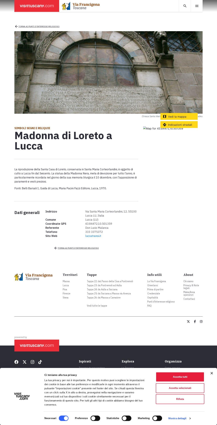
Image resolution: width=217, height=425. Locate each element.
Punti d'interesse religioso (161, 301)
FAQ (149, 305)
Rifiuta (180, 399)
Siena (65, 297)
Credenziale (153, 293)
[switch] (95, 418)
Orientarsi (152, 285)
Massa (66, 281)
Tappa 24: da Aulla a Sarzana (102, 289)
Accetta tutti (180, 376)
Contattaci (189, 298)
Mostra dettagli (177, 418)
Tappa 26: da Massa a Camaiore (104, 297)
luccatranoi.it (93, 236)
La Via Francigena (156, 281)
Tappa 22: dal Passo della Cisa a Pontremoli (110, 281)
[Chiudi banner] (212, 373)
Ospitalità (152, 297)
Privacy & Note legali (191, 287)
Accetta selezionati (180, 388)
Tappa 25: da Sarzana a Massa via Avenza (109, 293)
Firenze (66, 293)
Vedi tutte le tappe (97, 305)
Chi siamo (188, 281)
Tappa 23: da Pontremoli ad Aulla (104, 285)
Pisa (65, 289)
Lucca (66, 285)
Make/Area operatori (189, 293)
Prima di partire (155, 289)
